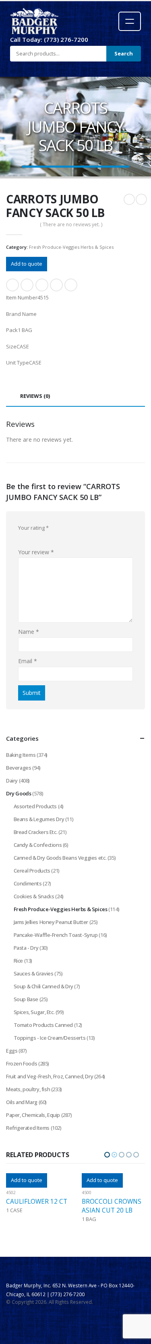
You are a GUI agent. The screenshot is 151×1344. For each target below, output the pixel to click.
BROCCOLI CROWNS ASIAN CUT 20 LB (36, 1206)
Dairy (12, 780)
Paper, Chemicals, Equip (33, 1115)
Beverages (18, 767)
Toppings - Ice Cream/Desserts (50, 1037)
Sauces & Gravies (34, 973)
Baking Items (20, 754)
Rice (18, 960)
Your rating (33, 527)
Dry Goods (18, 793)
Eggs (11, 1050)
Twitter (27, 285)
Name (28, 631)
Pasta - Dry (26, 947)
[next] (141, 199)
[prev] (129, 199)
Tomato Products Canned (43, 1024)
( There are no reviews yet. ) (71, 224)
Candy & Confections (38, 844)
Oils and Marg (21, 1102)
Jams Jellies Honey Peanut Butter (51, 922)
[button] (107, 1155)
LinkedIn (41, 285)
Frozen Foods (21, 1063)
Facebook (12, 285)
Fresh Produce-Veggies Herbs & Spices (71, 247)
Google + (56, 285)
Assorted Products (35, 806)
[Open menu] (129, 21)
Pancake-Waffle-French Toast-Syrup (56, 934)
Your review (36, 552)
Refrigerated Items (28, 1127)
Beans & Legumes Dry (39, 819)
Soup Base (26, 999)
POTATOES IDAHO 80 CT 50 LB (109, 1206)
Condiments (28, 883)
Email (70, 285)
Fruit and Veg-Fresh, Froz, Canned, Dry (49, 1076)
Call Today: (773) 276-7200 (49, 39)
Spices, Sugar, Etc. (34, 1012)
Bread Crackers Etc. (36, 832)
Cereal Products (32, 870)
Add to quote (26, 263)
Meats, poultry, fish (28, 1089)
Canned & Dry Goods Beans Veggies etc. (60, 857)
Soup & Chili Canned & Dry (43, 986)
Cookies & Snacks (34, 896)
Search (123, 53)
